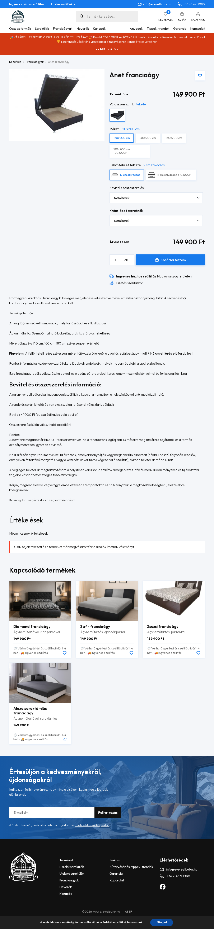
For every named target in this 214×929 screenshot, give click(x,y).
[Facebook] (163, 886)
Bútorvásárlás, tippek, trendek (131, 867)
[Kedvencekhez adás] (200, 75)
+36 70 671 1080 (194, 4)
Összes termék (20, 28)
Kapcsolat (197, 28)
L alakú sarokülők (71, 867)
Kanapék (99, 28)
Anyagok (136, 28)
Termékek (66, 860)
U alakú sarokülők (71, 873)
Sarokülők (42, 28)
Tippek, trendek (158, 28)
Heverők (82, 28)
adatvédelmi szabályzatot (92, 825)
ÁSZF (128, 911)
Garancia (179, 28)
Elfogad (162, 922)
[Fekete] (117, 115)
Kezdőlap (15, 62)
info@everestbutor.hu (157, 4)
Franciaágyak (63, 28)
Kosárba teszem (173, 260)
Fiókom (115, 860)
